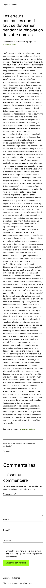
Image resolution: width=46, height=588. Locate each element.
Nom (6, 519)
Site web (7, 540)
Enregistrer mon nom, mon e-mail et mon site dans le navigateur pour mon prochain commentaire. (24, 554)
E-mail (6, 530)
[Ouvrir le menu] (42, 4)
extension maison (27, 429)
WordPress (27, 583)
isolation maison (9, 44)
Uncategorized (29, 443)
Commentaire (9, 494)
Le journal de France (11, 4)
